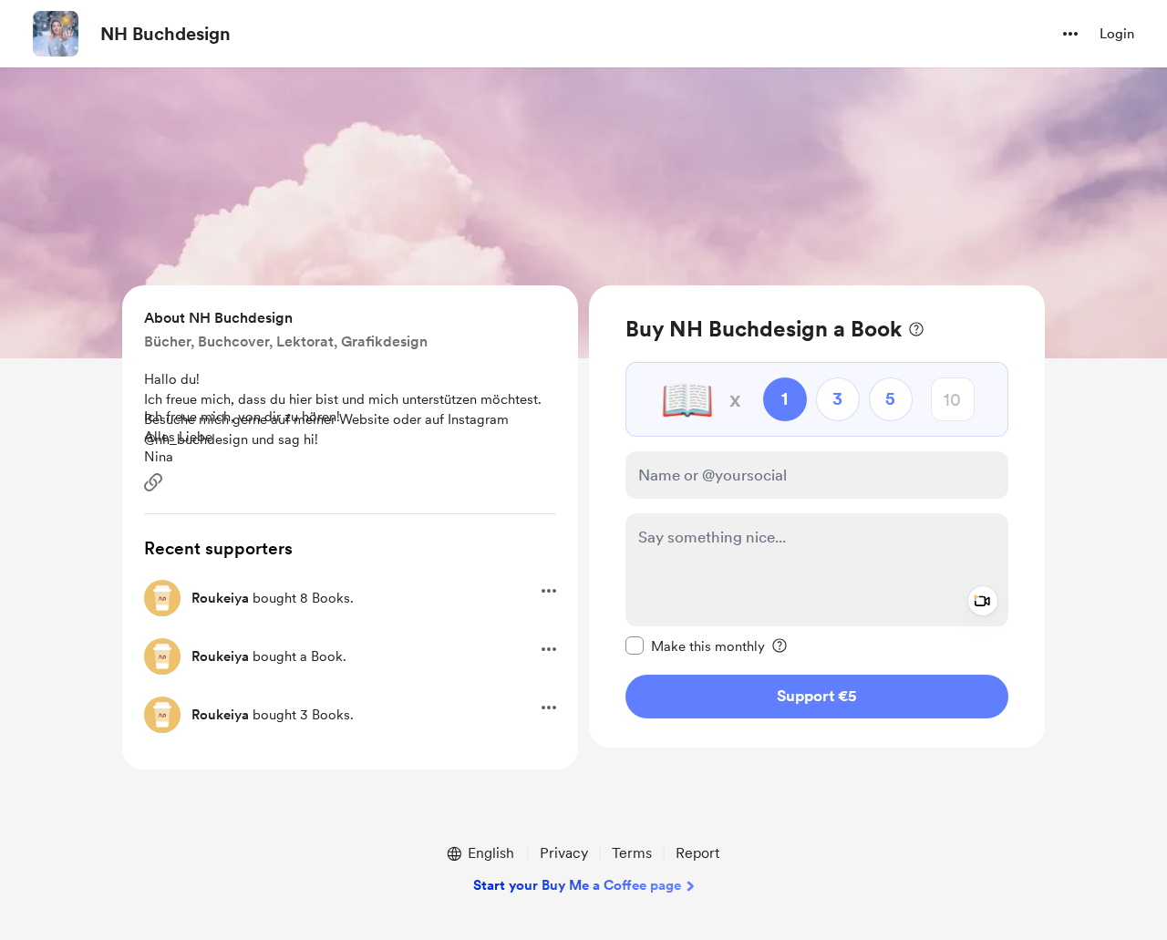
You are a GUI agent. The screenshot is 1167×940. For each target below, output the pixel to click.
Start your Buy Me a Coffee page (577, 885)
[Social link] (153, 482)
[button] (1070, 33)
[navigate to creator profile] (55, 34)
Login (1117, 34)
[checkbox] (695, 645)
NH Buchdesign (165, 34)
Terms (632, 853)
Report (697, 853)
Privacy (564, 853)
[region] (817, 516)
